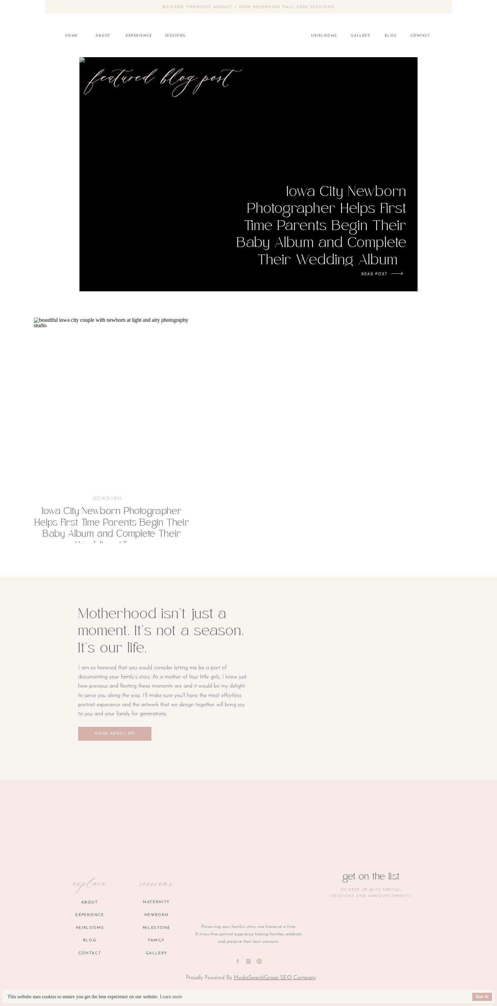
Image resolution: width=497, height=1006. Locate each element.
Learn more (171, 996)
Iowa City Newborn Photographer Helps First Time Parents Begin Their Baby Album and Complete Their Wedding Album (322, 226)
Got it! (482, 996)
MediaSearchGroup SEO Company (275, 978)
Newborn (107, 498)
